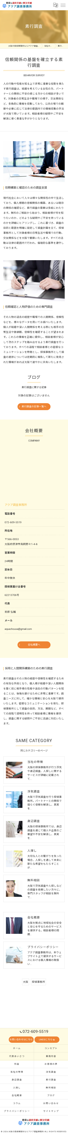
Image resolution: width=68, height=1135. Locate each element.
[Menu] (63, 5)
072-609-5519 (13, 522)
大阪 (25, 981)
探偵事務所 (38, 981)
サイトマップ (51, 1111)
